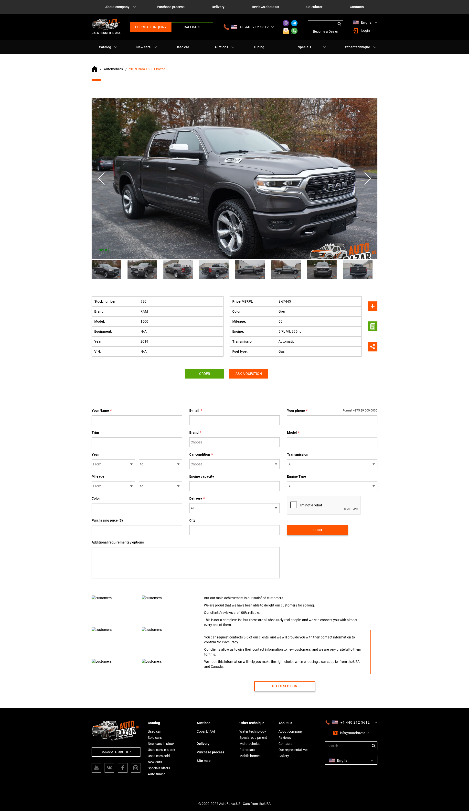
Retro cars (247, 750)
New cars (143, 47)
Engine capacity (201, 476)
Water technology (252, 731)
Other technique (357, 47)
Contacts (357, 7)
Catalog (105, 47)
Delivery (218, 7)
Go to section (284, 686)
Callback (192, 27)
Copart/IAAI (206, 731)
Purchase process (170, 7)
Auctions (221, 47)
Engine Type (296, 476)
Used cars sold (159, 756)
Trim (95, 432)
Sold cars (155, 737)
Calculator (314, 7)
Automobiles (113, 69)
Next (368, 178)
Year (95, 454)
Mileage (98, 476)
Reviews (284, 737)
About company (117, 7)
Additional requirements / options (118, 542)
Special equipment (253, 737)
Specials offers (159, 768)
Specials (304, 47)
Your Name (102, 410)
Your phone (332, 410)
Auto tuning (157, 774)
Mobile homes (249, 756)
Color (96, 498)
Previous (101, 178)
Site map (204, 761)
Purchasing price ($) (107, 520)
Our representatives (293, 750)
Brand (195, 432)
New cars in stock (161, 744)
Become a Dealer (325, 31)
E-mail (195, 410)
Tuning (258, 47)
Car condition (201, 454)
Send (317, 530)
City (192, 520)
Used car (182, 47)
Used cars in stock (161, 750)
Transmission (297, 454)
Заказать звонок (116, 752)
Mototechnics (249, 744)
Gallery (283, 756)
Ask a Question (248, 374)
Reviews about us (265, 7)
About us (285, 723)
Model (293, 432)
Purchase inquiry (150, 27)
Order (204, 374)
